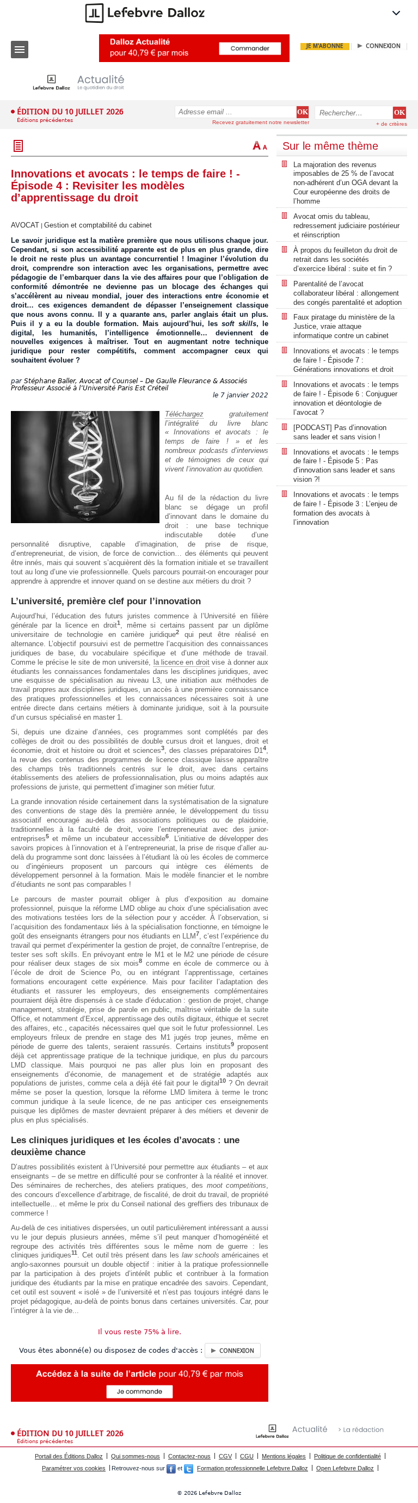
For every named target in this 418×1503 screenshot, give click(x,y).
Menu (19, 49)
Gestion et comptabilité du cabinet (98, 225)
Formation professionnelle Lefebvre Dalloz (252, 1468)
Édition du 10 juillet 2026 (70, 111)
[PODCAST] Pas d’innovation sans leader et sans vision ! (339, 432)
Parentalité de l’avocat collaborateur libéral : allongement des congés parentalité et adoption (347, 293)
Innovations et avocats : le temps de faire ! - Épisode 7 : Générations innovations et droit (346, 360)
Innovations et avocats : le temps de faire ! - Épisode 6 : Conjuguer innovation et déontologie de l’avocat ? (346, 398)
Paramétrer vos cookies (74, 1468)
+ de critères (391, 124)
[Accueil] (87, 82)
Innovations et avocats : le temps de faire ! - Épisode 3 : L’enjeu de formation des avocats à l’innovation (346, 508)
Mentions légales (284, 1456)
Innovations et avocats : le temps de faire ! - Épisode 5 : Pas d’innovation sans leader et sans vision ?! (346, 466)
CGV (225, 1456)
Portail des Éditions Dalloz (69, 1456)
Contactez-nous (189, 1456)
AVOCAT (25, 225)
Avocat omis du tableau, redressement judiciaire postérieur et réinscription (346, 225)
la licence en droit (181, 662)
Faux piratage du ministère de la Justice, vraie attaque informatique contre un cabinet (344, 326)
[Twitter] (188, 1468)
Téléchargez (184, 414)
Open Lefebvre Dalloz (345, 1468)
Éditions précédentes (45, 120)
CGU (247, 1456)
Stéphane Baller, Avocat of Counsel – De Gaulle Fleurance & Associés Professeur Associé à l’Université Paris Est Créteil (129, 384)
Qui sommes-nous (135, 1456)
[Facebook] (171, 1468)
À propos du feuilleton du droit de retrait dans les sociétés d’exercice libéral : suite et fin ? (345, 259)
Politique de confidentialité (347, 1456)
